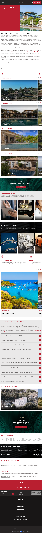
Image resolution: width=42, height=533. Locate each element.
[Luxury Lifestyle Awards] (36, 493)
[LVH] (21, 2)
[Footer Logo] (21, 483)
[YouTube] (28, 487)
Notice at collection (26, 531)
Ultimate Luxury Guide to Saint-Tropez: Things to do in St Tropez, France (25, 51)
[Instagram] (25, 487)
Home (2, 2)
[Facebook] (17, 487)
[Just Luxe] (24, 440)
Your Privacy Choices (16, 531)
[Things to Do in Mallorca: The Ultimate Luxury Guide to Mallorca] (19, 290)
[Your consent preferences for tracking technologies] (40, 530)
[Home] (13, 487)
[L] (8, 440)
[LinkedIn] (21, 487)
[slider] (2, 74)
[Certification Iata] (21, 494)
